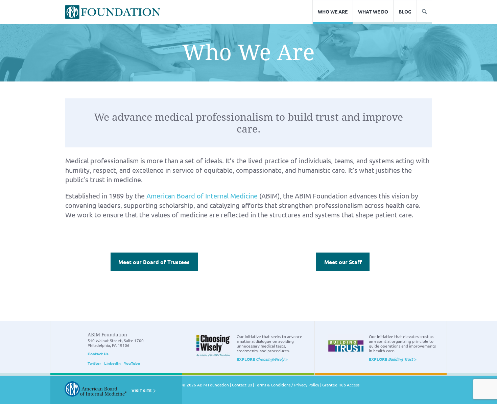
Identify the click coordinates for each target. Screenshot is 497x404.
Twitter (94, 363)
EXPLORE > (262, 359)
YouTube (132, 363)
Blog (405, 11)
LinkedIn (112, 363)
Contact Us (98, 353)
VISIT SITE (142, 390)
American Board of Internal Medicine (202, 195)
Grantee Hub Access (340, 384)
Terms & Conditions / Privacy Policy (287, 384)
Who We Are (333, 11)
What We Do (373, 11)
